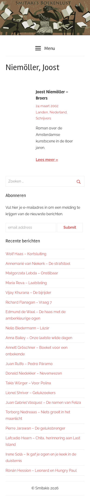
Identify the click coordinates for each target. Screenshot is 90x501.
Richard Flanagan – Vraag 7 (29, 302)
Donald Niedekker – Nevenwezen (34, 373)
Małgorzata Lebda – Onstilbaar (32, 273)
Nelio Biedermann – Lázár (27, 328)
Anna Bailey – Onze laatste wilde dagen (39, 338)
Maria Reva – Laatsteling (26, 283)
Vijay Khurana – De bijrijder (28, 292)
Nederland (58, 112)
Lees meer (45, 159)
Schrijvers (43, 118)
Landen (42, 112)
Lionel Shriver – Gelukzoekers (31, 393)
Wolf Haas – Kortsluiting (26, 254)
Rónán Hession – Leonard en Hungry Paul (41, 470)
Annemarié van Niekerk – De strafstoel (38, 263)
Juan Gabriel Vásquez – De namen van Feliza (43, 402)
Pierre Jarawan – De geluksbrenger (35, 428)
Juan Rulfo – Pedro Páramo (29, 364)
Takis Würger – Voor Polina (28, 383)
